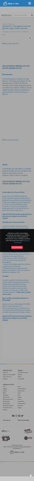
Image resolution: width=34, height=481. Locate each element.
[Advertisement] (17, 478)
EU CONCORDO (17, 247)
